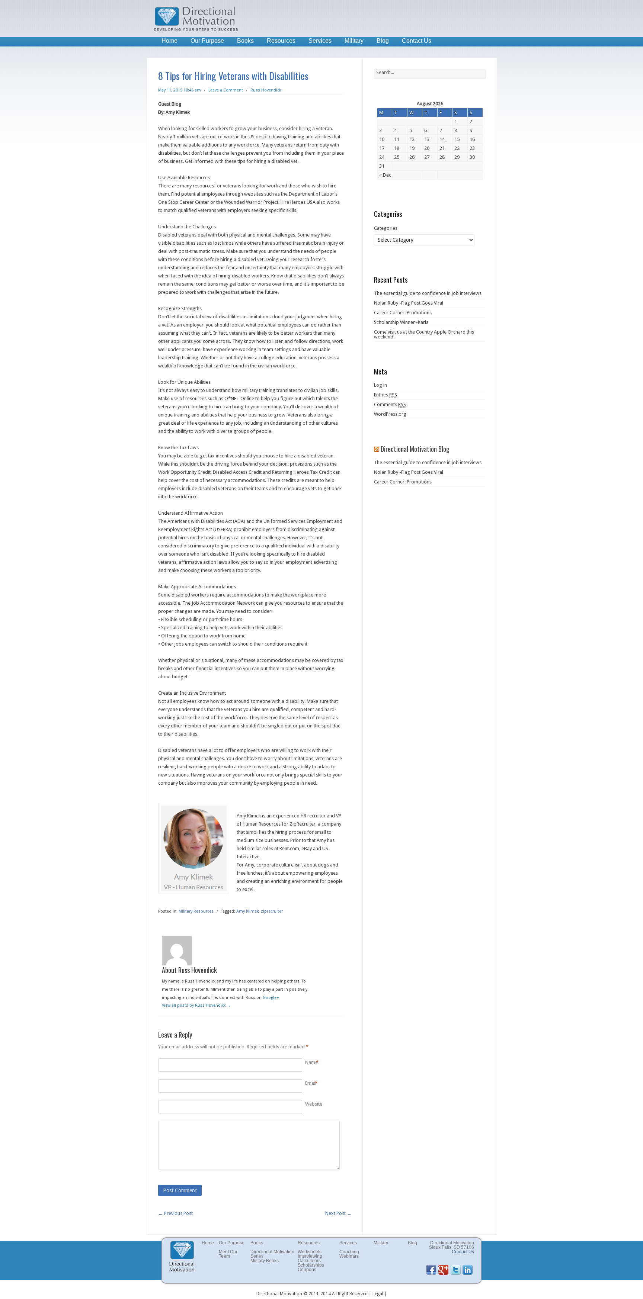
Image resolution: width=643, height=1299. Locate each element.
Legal (377, 1293)
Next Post (338, 1213)
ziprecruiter (272, 911)
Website (313, 1104)
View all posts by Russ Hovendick (196, 1005)
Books (245, 41)
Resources (281, 41)
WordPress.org (390, 414)
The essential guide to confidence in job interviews (428, 293)
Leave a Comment (225, 90)
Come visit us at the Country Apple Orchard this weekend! (424, 334)
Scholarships (311, 1265)
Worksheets (310, 1251)
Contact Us (416, 41)
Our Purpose (207, 41)
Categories (385, 228)
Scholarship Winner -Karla (401, 322)
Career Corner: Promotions (403, 312)
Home (169, 41)
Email (310, 1083)
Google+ (271, 997)
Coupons (307, 1269)
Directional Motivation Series (272, 1254)
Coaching (349, 1251)
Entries (385, 395)
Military (354, 41)
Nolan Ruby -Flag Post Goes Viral (408, 303)
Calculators (309, 1260)
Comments (390, 404)
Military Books (264, 1260)
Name (311, 1062)
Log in (380, 385)
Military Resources (196, 911)
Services (320, 41)
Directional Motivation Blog (415, 449)
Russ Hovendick (265, 90)
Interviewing (310, 1256)
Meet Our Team (228, 1254)
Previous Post (175, 1213)
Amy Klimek (247, 911)
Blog (383, 41)
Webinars (349, 1256)
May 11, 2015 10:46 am (179, 90)
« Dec (385, 175)
